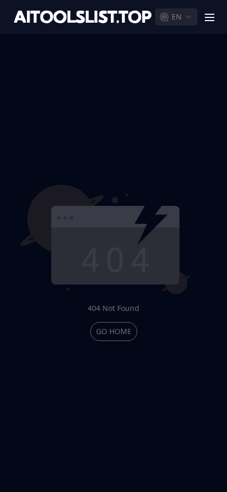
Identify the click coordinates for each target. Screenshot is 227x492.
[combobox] (176, 16)
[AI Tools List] (83, 17)
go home (113, 331)
